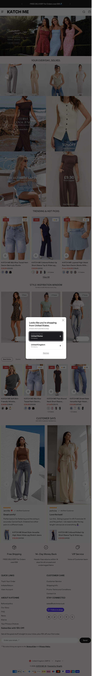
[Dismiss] (62, 320)
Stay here (45, 353)
